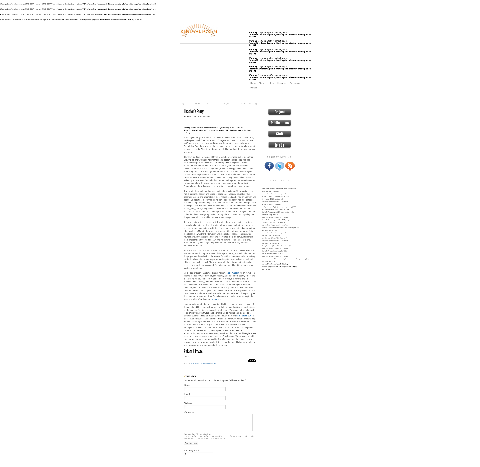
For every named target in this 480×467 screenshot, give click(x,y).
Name (188, 385)
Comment (189, 412)
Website (188, 403)
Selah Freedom (232, 273)
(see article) (216, 299)
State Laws (213, 363)
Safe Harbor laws (244, 316)
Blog (272, 83)
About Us (263, 83)
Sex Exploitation (205, 363)
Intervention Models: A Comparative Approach (199, 104)
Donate (253, 88)
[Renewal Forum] (199, 36)
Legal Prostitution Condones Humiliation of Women (239, 104)
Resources (281, 83)
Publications (295, 83)
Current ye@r (191, 450)
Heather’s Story (194, 111)
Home (253, 83)
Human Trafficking (195, 363)
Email (187, 394)
